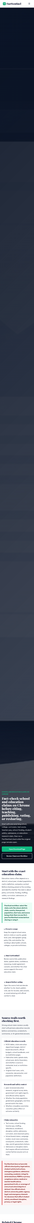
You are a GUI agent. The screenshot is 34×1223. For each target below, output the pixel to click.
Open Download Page (17, 849)
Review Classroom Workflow (17, 856)
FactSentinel (14, 3)
